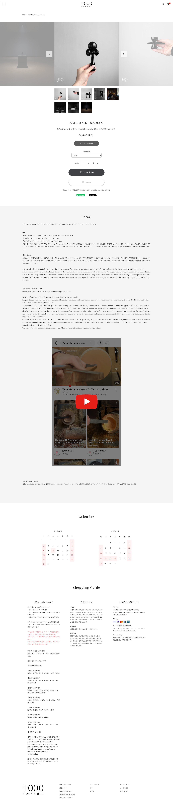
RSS (91, 788)
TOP (23, 15)
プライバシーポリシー (65, 798)
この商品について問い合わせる (100, 190)
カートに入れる (88, 172)
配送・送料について (65, 785)
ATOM (92, 791)
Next (124, 54)
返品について (67, 190)
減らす (83, 163)
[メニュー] (4, 4)
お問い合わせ (124, 791)
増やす (93, 163)
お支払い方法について (65, 791)
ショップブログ (94, 785)
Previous (49, 54)
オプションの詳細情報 (87, 143)
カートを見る (124, 788)
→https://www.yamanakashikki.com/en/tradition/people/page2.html (46, 291)
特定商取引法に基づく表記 (80, 190)
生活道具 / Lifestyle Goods (36, 15)
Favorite (88, 182)
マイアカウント (124, 785)
